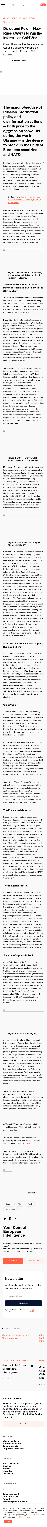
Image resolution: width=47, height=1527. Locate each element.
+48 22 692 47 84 (11, 1463)
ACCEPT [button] (8, 1521)
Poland (20, 1204)
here (9, 1163)
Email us (7, 1466)
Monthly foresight (12, 1443)
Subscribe (23, 1424)
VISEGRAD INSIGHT (12, 1398)
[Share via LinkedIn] (15, 1219)
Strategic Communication (23, 18)
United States (10, 1209)
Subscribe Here (34, 1261)
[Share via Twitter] (5, 1219)
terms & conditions (32, 1310)
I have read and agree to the (21, 1310)
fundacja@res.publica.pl (15, 1501)
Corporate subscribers (14, 1448)
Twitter (6, 1468)
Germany (9, 1204)
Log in (43, 5)
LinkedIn (7, 1471)
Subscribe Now (13, 1261)
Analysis (6, 18)
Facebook (8, 1474)
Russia (30, 1204)
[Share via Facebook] (10, 1219)
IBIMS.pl (30, 1143)
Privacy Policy (25, 1517)
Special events (10, 1446)
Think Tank (8, 22)
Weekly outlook (11, 1441)
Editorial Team (19, 61)
